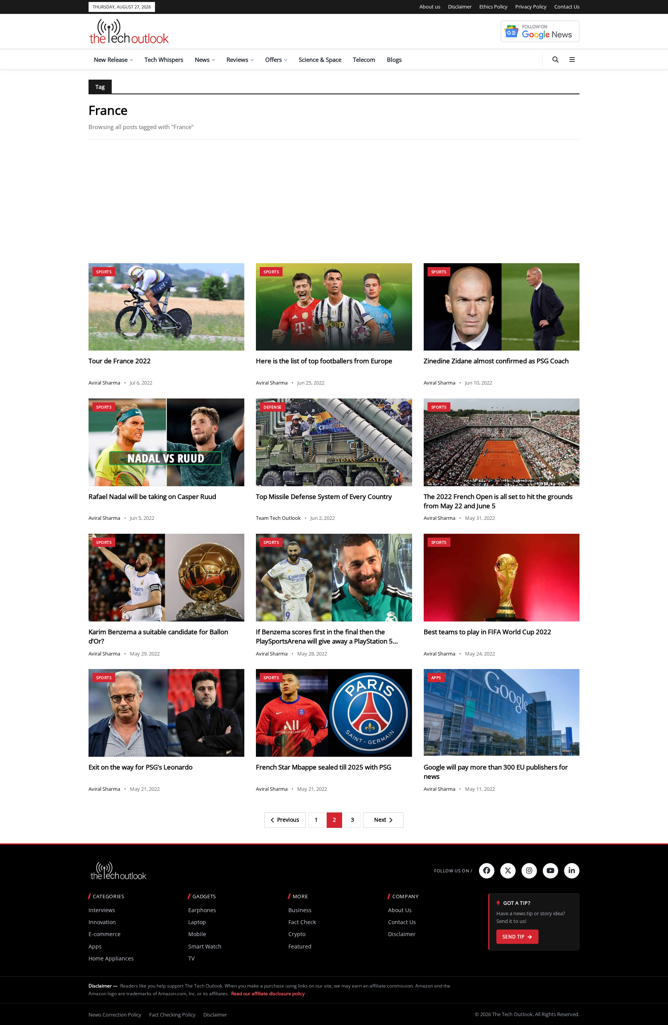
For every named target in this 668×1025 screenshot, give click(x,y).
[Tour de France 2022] (166, 307)
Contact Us (566, 6)
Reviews (237, 59)
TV (191, 958)
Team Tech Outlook (278, 517)
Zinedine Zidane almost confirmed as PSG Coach (496, 360)
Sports (103, 271)
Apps (436, 677)
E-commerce (105, 934)
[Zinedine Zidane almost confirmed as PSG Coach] (501, 307)
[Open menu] (572, 59)
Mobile (197, 934)
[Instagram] (529, 871)
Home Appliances (111, 958)
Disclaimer (460, 6)
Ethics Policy (493, 6)
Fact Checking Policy (172, 1014)
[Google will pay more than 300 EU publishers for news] (501, 713)
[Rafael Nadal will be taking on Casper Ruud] (166, 442)
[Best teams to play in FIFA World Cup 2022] (501, 577)
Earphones (202, 910)
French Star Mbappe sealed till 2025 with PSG (323, 767)
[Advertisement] (334, 201)
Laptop (197, 922)
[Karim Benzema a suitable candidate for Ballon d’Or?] (166, 577)
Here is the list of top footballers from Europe (324, 360)
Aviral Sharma (104, 382)
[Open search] (555, 59)
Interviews (102, 910)
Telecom (364, 59)
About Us (400, 910)
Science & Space (320, 59)
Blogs (394, 59)
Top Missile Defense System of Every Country (324, 496)
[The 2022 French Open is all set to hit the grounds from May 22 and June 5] (501, 442)
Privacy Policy (531, 6)
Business (300, 910)
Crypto (296, 934)
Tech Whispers (164, 59)
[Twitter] (508, 871)
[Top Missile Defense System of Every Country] (334, 442)
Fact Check (302, 922)
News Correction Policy (115, 1014)
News (202, 59)
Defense (273, 407)
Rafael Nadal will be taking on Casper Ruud (152, 496)
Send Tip (514, 936)
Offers (273, 59)
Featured (300, 946)
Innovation (102, 922)
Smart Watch (205, 946)
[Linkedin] (571, 871)
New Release (111, 59)
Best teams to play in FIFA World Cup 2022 (487, 631)
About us (429, 6)
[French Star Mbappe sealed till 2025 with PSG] (334, 713)
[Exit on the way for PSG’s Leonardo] (166, 713)
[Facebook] (486, 871)
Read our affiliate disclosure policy (268, 993)
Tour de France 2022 (120, 360)
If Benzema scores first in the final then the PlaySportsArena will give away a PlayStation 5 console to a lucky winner (324, 641)
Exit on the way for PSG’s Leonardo (141, 767)
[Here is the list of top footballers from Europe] (334, 307)
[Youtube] (550, 871)
